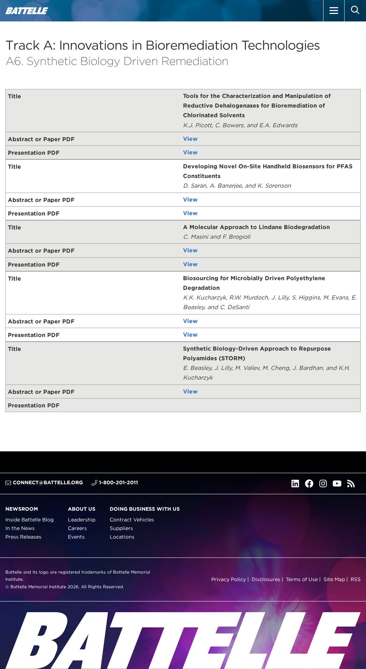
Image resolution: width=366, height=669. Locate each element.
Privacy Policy (228, 579)
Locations (122, 537)
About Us (81, 508)
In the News (20, 528)
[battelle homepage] (26, 10)
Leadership (81, 519)
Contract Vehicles (132, 519)
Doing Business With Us (145, 508)
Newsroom (21, 508)
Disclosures (266, 579)
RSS (356, 579)
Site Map (334, 579)
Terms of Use (302, 579)
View (190, 138)
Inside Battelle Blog (29, 519)
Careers (77, 528)
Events (76, 537)
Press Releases (23, 537)
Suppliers (121, 528)
